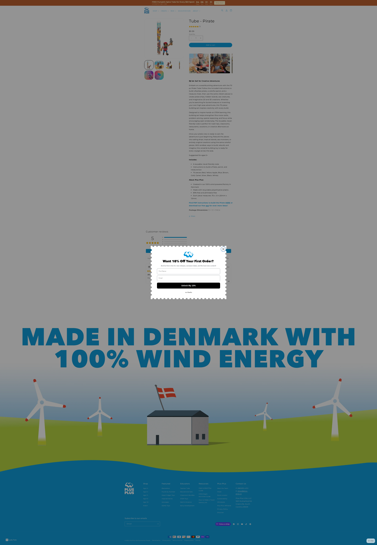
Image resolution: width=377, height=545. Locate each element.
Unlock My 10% (188, 286)
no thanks (188, 292)
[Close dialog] (223, 249)
